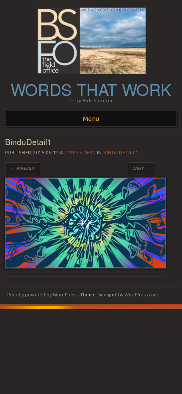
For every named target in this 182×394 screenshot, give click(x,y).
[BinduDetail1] (85, 266)
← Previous (22, 168)
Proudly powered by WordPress (41, 294)
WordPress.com (141, 294)
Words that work (91, 89)
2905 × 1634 (81, 152)
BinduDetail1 (120, 152)
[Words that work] (91, 76)
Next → (141, 168)
